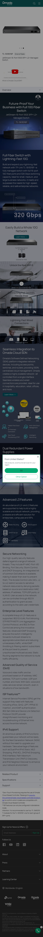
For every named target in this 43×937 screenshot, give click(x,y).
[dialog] (21, 468)
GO (21, 470)
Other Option (21, 476)
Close (38, 457)
